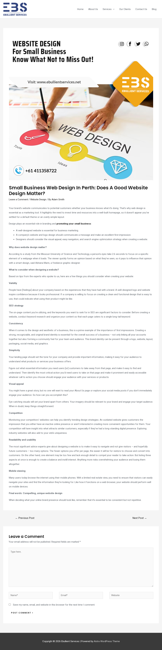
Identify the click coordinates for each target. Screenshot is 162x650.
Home (80, 9)
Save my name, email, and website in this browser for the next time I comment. (54, 604)
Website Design (38, 199)
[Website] (131, 595)
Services (107, 9)
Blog (154, 9)
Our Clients (125, 9)
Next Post (139, 517)
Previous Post (24, 517)
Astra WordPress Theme (107, 641)
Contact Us (141, 9)
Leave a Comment (18, 199)
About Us (93, 9)
